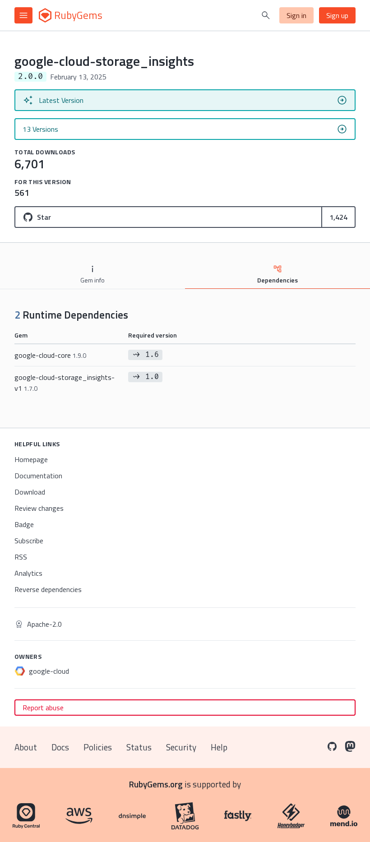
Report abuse (43, 707)
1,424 (338, 217)
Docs (60, 747)
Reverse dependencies (48, 589)
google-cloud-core (50, 355)
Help (219, 747)
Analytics (28, 573)
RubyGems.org (156, 784)
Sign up (337, 15)
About (25, 747)
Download (29, 491)
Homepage (31, 459)
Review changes (39, 508)
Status (139, 747)
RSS (20, 556)
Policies (97, 747)
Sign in (296, 15)
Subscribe (28, 540)
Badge (24, 524)
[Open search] (266, 15)
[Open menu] (23, 15)
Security (181, 747)
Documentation (38, 475)
